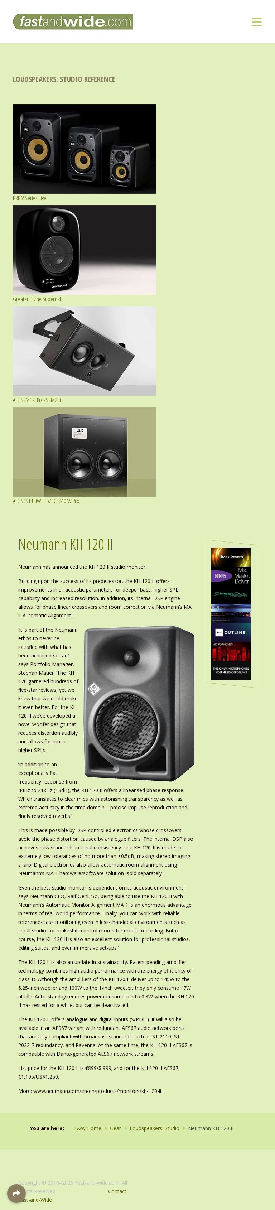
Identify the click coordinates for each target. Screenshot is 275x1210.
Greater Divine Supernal (37, 299)
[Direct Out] (231, 594)
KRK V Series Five (29, 198)
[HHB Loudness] (231, 575)
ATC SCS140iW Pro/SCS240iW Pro (46, 501)
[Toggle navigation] (256, 21)
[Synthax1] (231, 669)
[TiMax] (231, 556)
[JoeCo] (231, 613)
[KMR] (231, 650)
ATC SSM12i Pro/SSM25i (37, 400)
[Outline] (231, 631)
